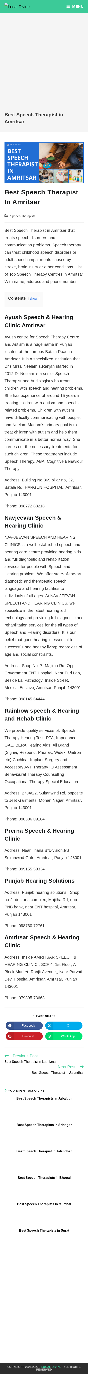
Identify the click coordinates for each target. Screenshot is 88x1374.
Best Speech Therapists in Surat (44, 1230)
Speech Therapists (22, 216)
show (33, 298)
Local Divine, (52, 1367)
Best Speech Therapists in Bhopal (44, 1177)
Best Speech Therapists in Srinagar (44, 1125)
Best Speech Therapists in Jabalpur (44, 1098)
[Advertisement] (44, 65)
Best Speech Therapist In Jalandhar (44, 1151)
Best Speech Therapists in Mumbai (44, 1204)
